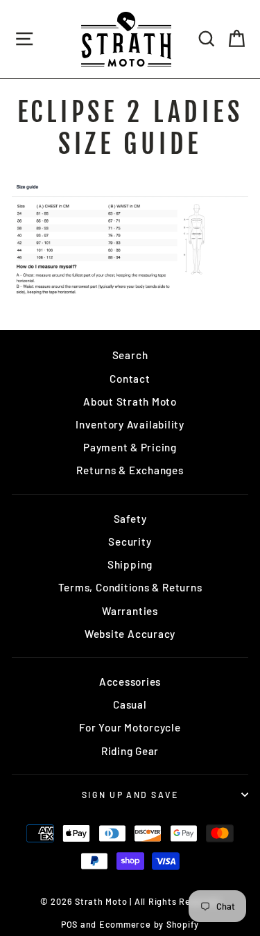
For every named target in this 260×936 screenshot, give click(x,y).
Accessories (130, 681)
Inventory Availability (130, 424)
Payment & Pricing (130, 447)
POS (69, 924)
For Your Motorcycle (130, 727)
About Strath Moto (130, 401)
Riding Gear (130, 751)
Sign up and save (130, 794)
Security (129, 541)
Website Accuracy (130, 633)
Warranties (130, 611)
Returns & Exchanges (130, 470)
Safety (130, 518)
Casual (130, 704)
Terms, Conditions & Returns (130, 587)
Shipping (130, 564)
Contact (130, 378)
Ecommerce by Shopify (149, 924)
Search (130, 355)
